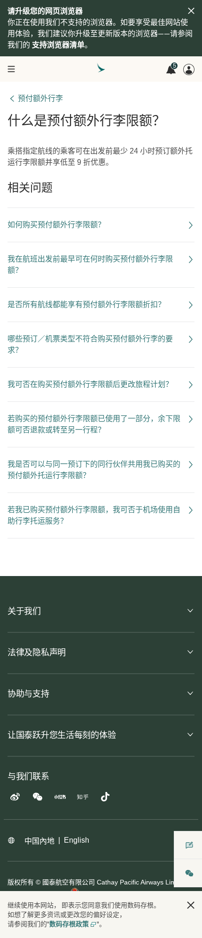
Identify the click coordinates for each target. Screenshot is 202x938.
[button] (190, 905)
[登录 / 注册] (188, 69)
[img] (191, 11)
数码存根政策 (69, 924)
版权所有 (21, 882)
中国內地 (39, 841)
